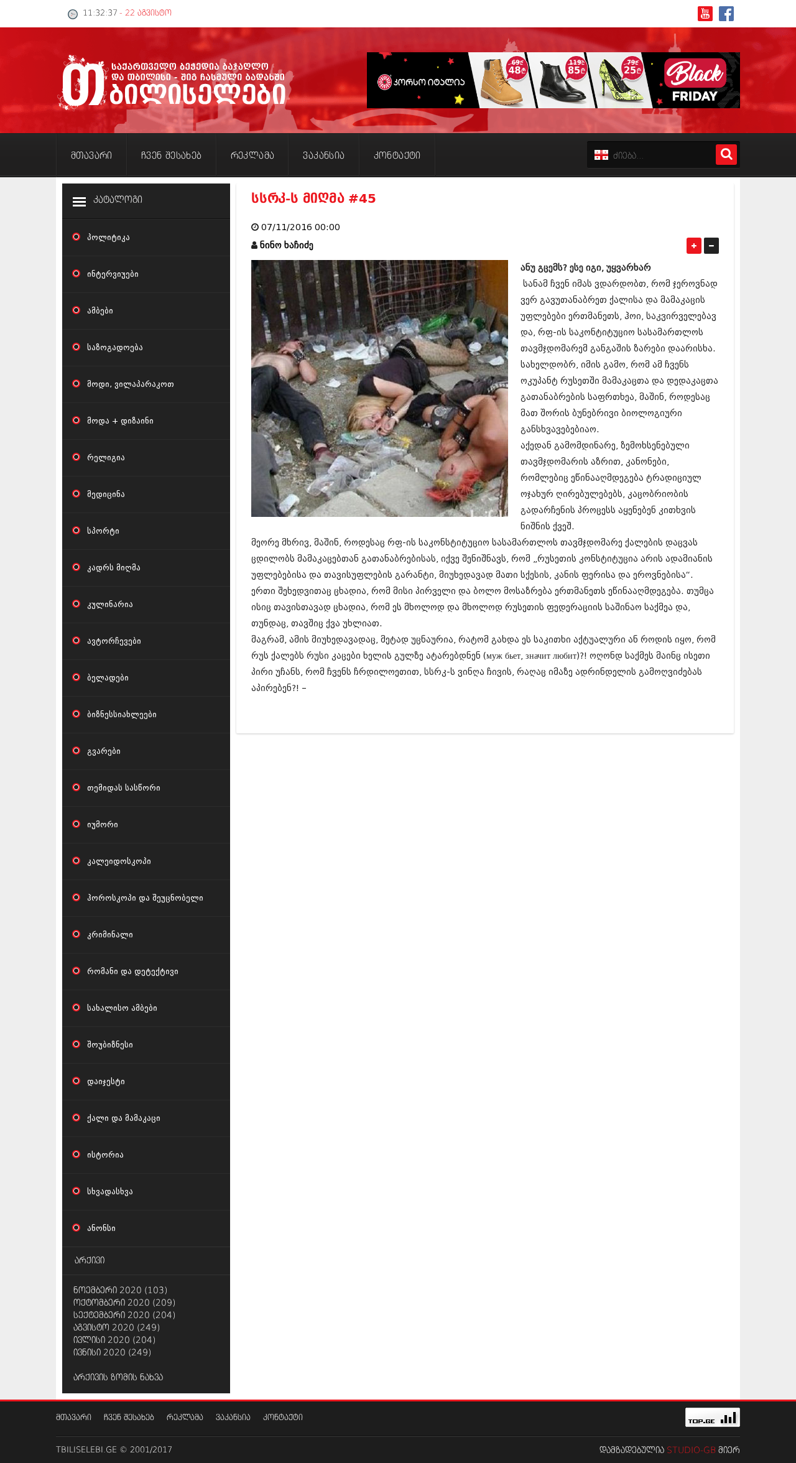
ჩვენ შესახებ (129, 1418)
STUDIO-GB (691, 1450)
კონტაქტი (283, 1418)
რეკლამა (185, 1418)
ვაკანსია (233, 1418)
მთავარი (73, 1418)
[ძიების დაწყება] (726, 154)
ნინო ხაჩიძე (286, 245)
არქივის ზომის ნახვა (118, 1377)
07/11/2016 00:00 (300, 227)
